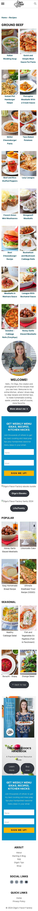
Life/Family (19, 508)
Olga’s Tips (19, 862)
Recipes (13, 17)
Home (4, 17)
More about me (18, 409)
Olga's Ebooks (19, 493)
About (19, 853)
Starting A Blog (19, 856)
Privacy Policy (19, 901)
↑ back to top (19, 684)
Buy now (27, 768)
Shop (19, 866)
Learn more (12, 768)
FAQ (19, 859)
